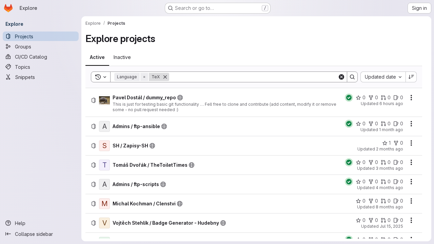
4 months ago (389, 187)
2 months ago (389, 148)
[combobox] (383, 77)
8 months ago (389, 206)
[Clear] (341, 77)
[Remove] (165, 77)
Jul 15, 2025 (391, 226)
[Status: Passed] (349, 98)
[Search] (352, 77)
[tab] (97, 57)
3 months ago (389, 168)
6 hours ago (391, 103)
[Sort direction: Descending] (411, 77)
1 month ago (391, 129)
